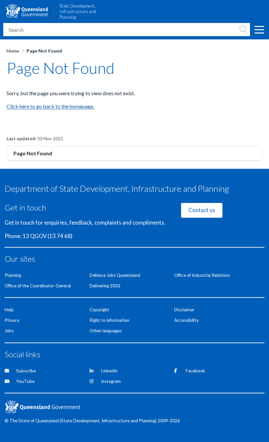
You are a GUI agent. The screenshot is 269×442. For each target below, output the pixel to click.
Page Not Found (32, 153)
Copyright (99, 309)
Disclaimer (184, 309)
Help (9, 309)
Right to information (109, 320)
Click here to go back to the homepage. (50, 106)
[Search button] (243, 29)
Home (13, 51)
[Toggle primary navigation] (259, 29)
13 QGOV (35, 236)
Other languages (106, 330)
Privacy (12, 320)
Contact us (201, 210)
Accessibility (186, 320)
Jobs (9, 330)
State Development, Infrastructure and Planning (77, 11)
